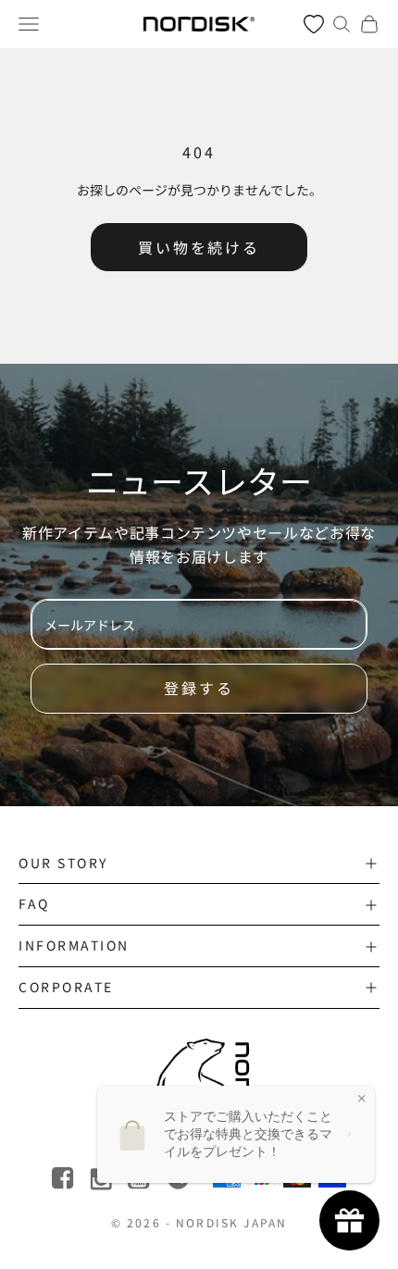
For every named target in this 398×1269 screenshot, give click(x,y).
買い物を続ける (199, 247)
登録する (199, 688)
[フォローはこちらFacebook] (64, 1178)
